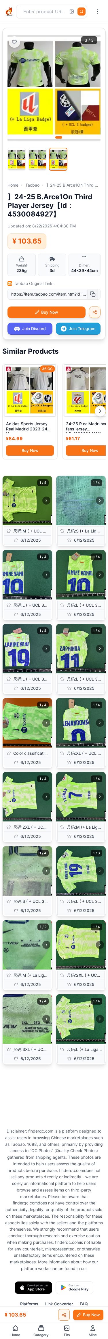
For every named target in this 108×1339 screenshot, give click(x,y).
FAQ (84, 1303)
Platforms (29, 1303)
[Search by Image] (72, 11)
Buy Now (30, 450)
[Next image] (46, 501)
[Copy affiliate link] (95, 312)
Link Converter (59, 1303)
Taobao (32, 185)
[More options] (97, 11)
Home (12, 185)
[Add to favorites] (14, 42)
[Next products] (100, 411)
